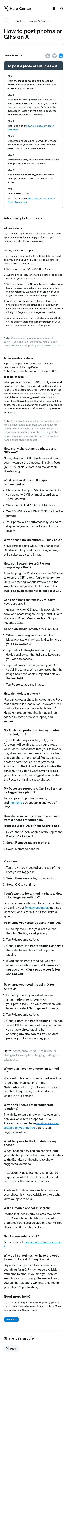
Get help (11, 1319)
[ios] (47, 56)
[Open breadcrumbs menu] (7, 21)
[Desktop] (61, 56)
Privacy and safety (37, 907)
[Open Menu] (54, 8)
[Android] (54, 56)
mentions (16, 802)
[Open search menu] (61, 8)
